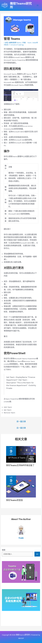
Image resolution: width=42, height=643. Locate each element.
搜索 (3, 550)
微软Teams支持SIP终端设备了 (20, 465)
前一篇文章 (21, 421)
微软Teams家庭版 (14, 500)
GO (37, 554)
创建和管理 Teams (15, 43)
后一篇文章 (21, 428)
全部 (6, 43)
